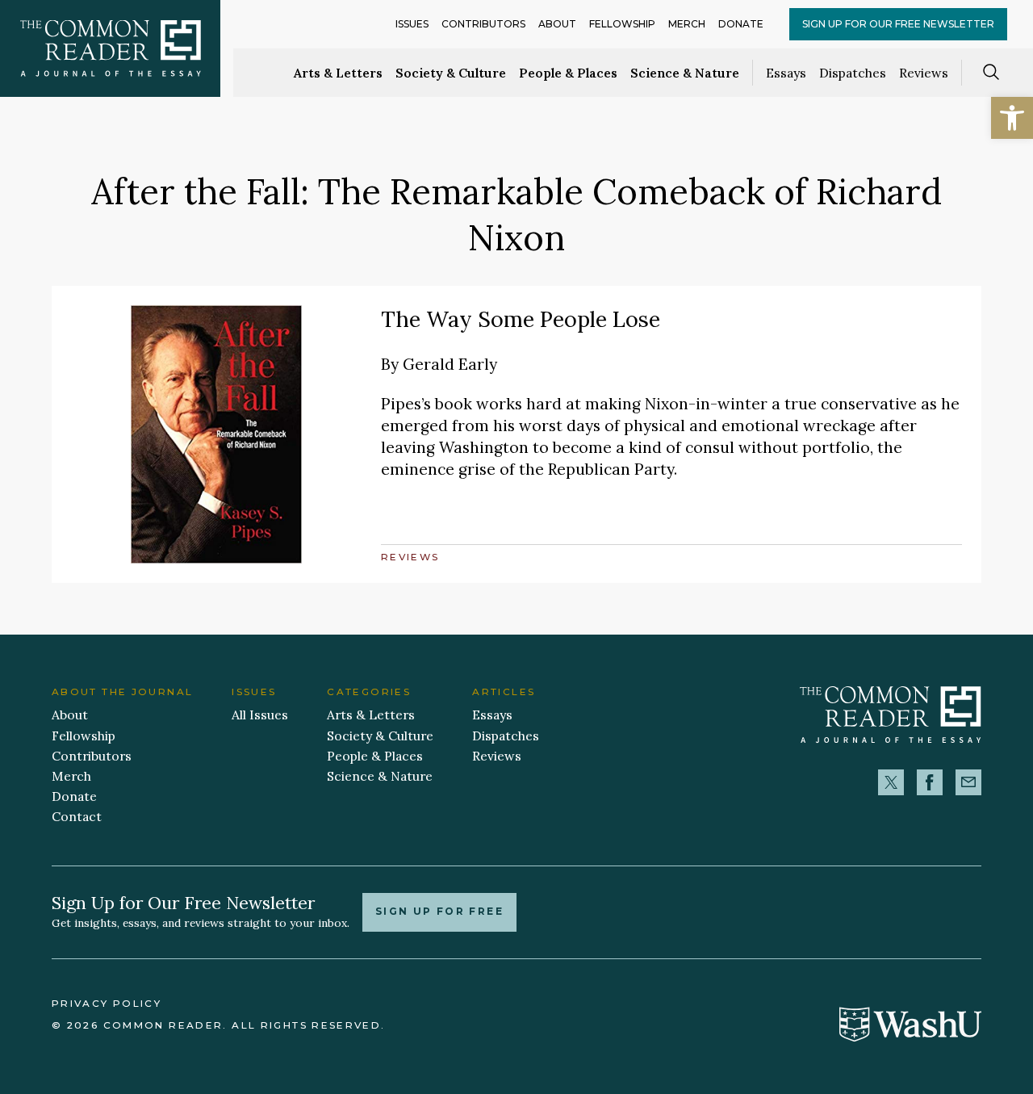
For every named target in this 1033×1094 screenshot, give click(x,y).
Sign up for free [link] (439, 911)
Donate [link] (740, 24)
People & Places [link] (568, 73)
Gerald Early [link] (450, 364)
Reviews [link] (923, 73)
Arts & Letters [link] (338, 73)
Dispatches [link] (852, 73)
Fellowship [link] (622, 24)
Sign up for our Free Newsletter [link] (898, 24)
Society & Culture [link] (450, 73)
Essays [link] (786, 73)
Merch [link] (686, 24)
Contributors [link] (483, 24)
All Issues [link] (260, 714)
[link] (1012, 118)
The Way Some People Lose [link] (520, 319)
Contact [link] (77, 816)
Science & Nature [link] (684, 73)
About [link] (557, 24)
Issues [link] (412, 24)
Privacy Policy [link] (106, 1003)
